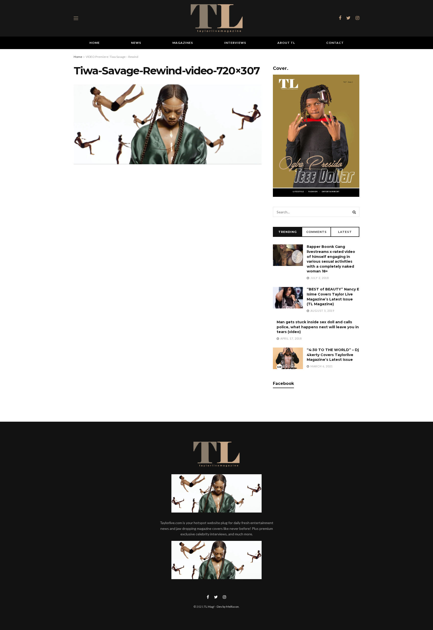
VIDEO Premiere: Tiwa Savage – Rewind (112, 57)
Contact (335, 43)
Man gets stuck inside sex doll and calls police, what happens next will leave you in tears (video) (318, 327)
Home (94, 43)
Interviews (235, 43)
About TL (286, 43)
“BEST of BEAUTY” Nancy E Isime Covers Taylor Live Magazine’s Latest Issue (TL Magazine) (333, 296)
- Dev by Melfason (227, 606)
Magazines (182, 43)
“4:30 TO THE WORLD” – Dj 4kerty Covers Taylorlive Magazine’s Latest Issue (333, 355)
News (136, 43)
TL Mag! (209, 606)
